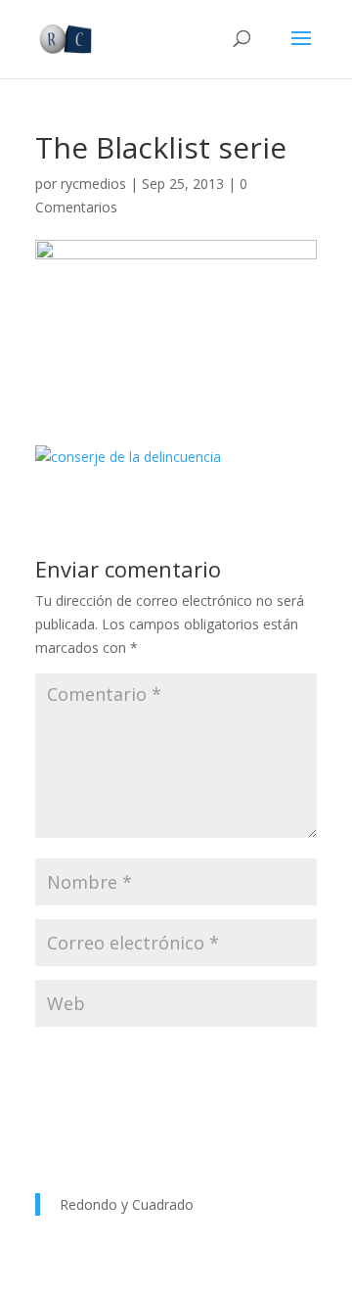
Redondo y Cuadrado (127, 1204)
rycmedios (93, 183)
